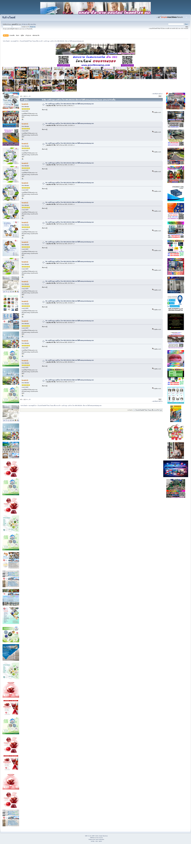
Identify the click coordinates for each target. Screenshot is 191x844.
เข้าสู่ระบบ (24, 24)
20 (29, 96)
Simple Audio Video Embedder (96, 839)
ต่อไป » (161, 93)
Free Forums (99, 837)
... (28, 96)
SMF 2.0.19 (88, 835)
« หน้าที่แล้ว (155, 93)
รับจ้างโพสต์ (8, 17)
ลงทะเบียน (33, 24)
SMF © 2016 (95, 835)
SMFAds (92, 837)
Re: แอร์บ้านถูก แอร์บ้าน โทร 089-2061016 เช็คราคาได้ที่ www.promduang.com (70, 104)
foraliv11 (25, 104)
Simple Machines (103, 835)
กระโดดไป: (130, 410)
